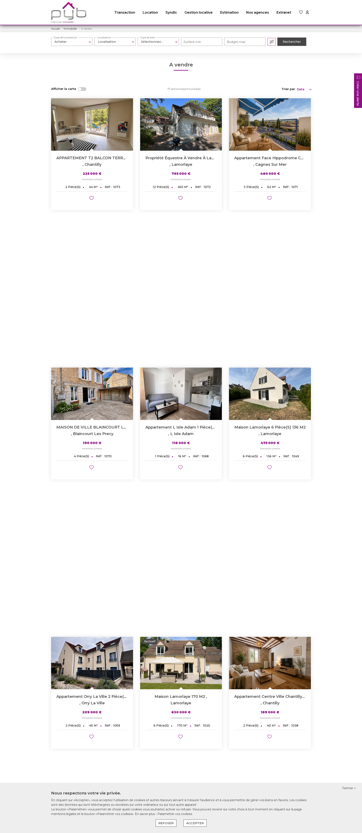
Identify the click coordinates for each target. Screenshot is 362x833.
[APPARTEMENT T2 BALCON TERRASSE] (92, 124)
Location (150, 12)
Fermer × (349, 788)
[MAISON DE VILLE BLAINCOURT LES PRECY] (92, 394)
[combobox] (71, 42)
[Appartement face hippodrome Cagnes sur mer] (270, 124)
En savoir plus (145, 814)
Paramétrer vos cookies (175, 814)
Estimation (229, 12)
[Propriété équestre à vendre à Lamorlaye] (181, 124)
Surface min (192, 42)
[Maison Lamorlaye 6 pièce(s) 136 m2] (270, 394)
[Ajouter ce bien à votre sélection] (92, 199)
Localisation (104, 37)
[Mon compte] (307, 12)
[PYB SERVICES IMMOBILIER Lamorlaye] (68, 12)
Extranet (284, 12)
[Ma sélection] (301, 12)
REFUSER (166, 823)
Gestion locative (199, 12)
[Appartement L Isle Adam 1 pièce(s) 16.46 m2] (181, 394)
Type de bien (147, 37)
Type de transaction (65, 37)
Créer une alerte (358, 93)
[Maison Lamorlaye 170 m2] (181, 663)
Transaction (124, 12)
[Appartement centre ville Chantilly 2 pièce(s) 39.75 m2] (270, 663)
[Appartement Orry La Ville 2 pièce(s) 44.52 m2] (92, 663)
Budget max (236, 42)
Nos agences (257, 12)
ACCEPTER (195, 823)
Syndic (171, 12)
